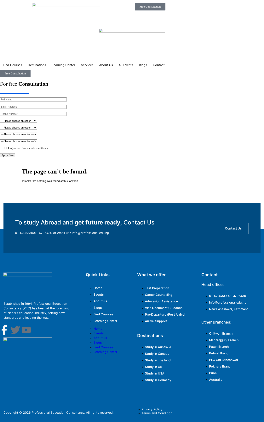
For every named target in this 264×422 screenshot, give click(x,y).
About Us (106, 65)
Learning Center (63, 65)
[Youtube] (26, 330)
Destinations (37, 65)
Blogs (143, 65)
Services (87, 65)
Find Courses (12, 65)
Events (99, 294)
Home (98, 288)
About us (100, 301)
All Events (126, 65)
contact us (233, 228)
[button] (150, 6)
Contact (159, 65)
